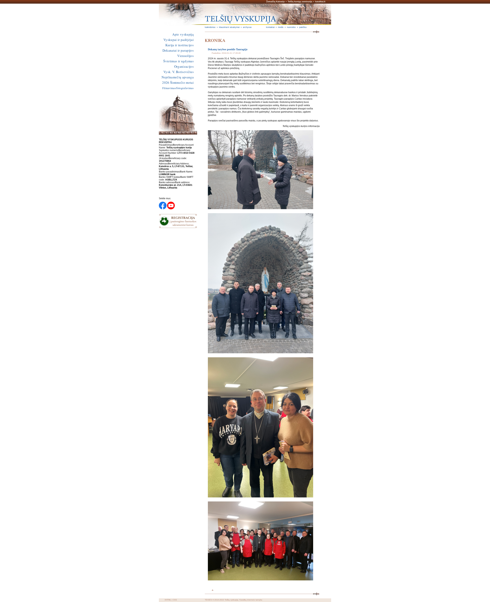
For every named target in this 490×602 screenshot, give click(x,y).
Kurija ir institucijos (179, 45)
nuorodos (291, 27)
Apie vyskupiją (183, 34)
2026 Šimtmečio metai (178, 82)
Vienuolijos (185, 56)
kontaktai (270, 27)
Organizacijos (184, 66)
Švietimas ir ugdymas (178, 61)
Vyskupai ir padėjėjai (178, 39)
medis (280, 27)
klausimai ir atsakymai (229, 27)
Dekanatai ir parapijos (178, 50)
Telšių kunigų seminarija (300, 1)
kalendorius (210, 27)
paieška (302, 27)
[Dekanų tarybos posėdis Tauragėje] (260, 208)
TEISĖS (208, 600)
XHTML (168, 600)
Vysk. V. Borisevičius (178, 72)
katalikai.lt (320, 1)
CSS (175, 600)
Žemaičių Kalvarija (275, 1)
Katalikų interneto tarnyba (250, 600)
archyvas (247, 27)
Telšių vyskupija (231, 600)
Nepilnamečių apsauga (178, 77)
